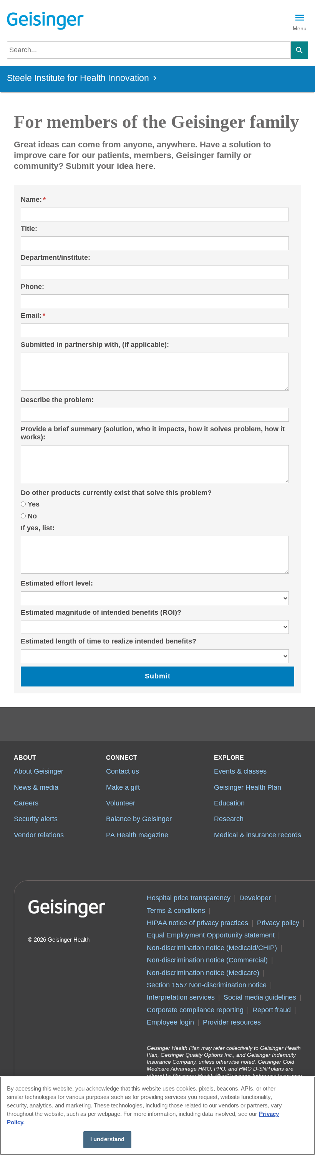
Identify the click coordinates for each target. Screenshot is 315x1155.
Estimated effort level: (57, 583)
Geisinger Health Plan (247, 787)
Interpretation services (181, 997)
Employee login (170, 1022)
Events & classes (240, 771)
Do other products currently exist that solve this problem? (116, 493)
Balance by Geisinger (139, 819)
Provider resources (232, 1022)
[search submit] (299, 50)
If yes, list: (38, 528)
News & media (36, 787)
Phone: (32, 286)
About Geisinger (38, 771)
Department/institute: (55, 257)
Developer (255, 898)
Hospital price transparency (188, 898)
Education (229, 803)
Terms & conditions (176, 910)
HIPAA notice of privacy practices (197, 923)
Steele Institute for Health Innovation (78, 78)
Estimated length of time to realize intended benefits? (108, 641)
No (32, 516)
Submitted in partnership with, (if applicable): (95, 344)
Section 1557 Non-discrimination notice (207, 985)
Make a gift (123, 787)
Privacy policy (278, 923)
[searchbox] (149, 50)
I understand (107, 1139)
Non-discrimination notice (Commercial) (207, 960)
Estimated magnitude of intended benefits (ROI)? (101, 612)
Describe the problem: (57, 400)
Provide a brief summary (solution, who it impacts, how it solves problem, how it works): (153, 433)
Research (229, 819)
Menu (300, 28)
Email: (31, 315)
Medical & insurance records (257, 835)
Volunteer (120, 803)
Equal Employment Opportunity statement (211, 935)
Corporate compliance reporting (195, 1010)
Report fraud (271, 1010)
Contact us (122, 771)
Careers (26, 803)
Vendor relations (39, 835)
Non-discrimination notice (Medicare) (203, 973)
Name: (31, 199)
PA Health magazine (137, 835)
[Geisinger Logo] (45, 21)
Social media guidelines (260, 997)
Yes (34, 504)
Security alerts (36, 819)
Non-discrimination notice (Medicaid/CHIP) (212, 948)
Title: (29, 229)
